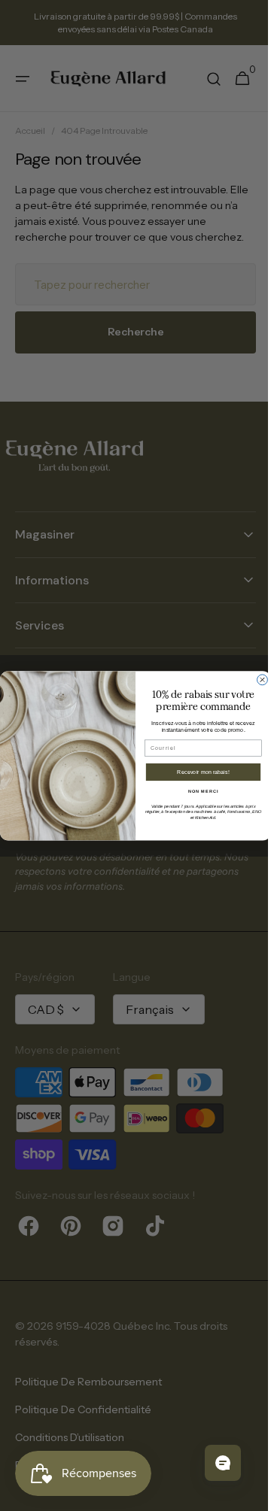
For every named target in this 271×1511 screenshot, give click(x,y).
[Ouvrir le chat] (211, 1463)
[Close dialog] (256, 680)
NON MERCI (197, 790)
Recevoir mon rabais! (198, 772)
